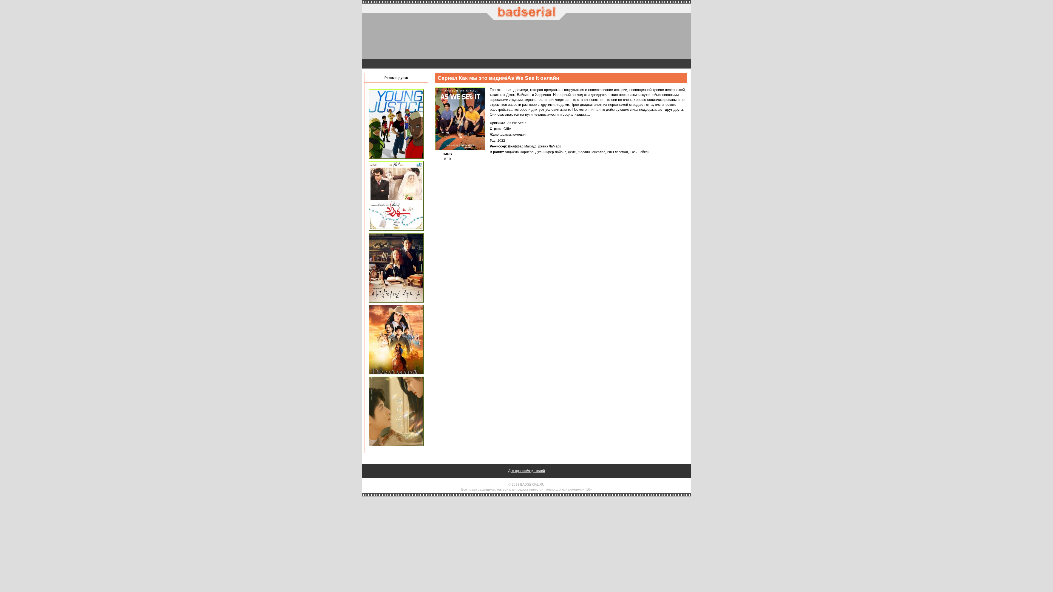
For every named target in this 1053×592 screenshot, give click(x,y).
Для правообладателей (526, 471)
